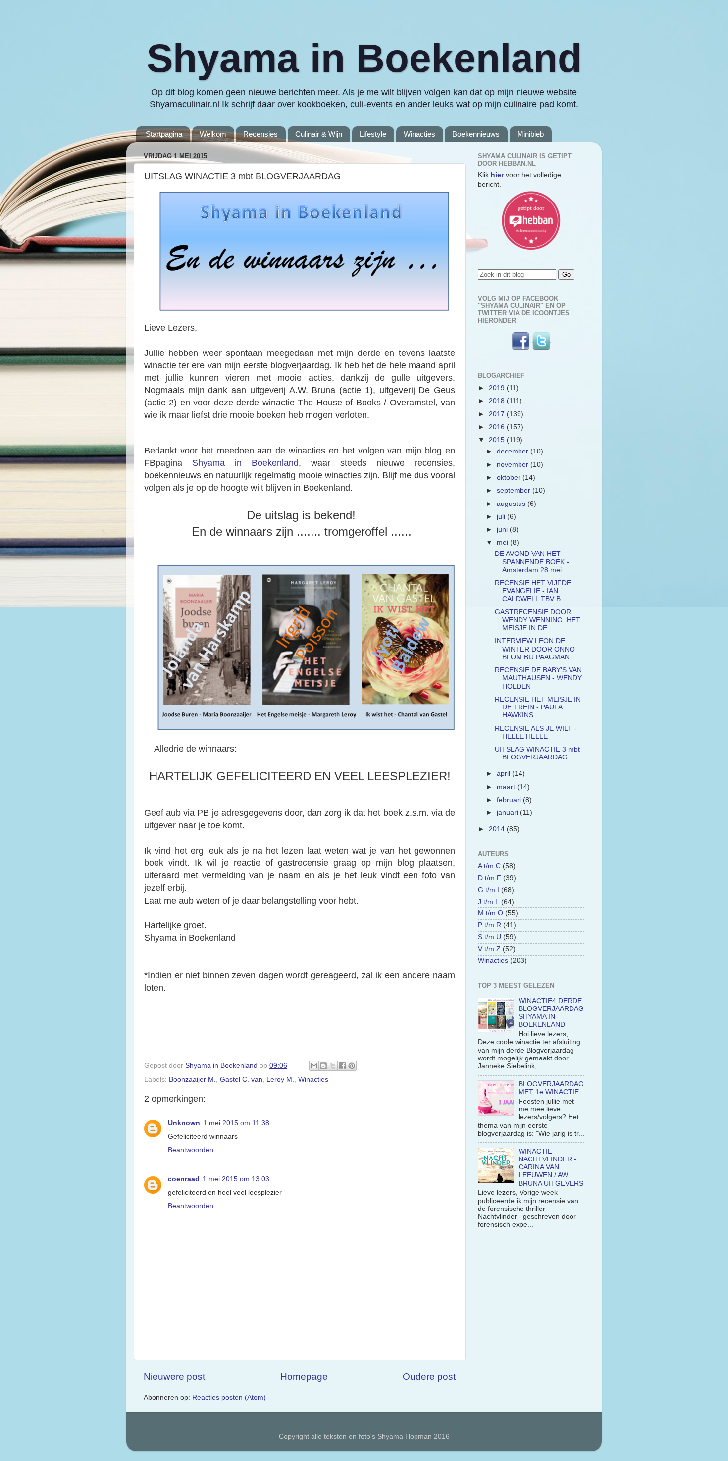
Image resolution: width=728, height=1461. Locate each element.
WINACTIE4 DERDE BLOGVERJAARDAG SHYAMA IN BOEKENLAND (551, 1013)
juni (503, 529)
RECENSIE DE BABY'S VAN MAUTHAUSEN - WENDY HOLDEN (538, 678)
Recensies (260, 134)
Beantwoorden (190, 1150)
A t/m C (489, 866)
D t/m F (489, 878)
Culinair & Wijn (318, 134)
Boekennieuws (476, 134)
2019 (498, 388)
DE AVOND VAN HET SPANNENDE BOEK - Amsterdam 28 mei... (532, 561)
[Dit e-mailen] (314, 1066)
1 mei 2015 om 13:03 (236, 1179)
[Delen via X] (333, 1066)
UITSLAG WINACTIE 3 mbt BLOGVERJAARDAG (537, 753)
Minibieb (530, 134)
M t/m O (490, 913)
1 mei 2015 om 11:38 (236, 1123)
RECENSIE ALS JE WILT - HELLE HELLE (535, 732)
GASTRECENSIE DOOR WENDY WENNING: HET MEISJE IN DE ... (537, 620)
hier (497, 175)
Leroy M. (280, 1079)
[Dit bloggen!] (323, 1066)
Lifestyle (373, 134)
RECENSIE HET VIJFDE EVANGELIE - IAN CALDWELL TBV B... (533, 591)
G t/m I (488, 890)
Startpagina (164, 134)
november (513, 464)
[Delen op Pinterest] (352, 1066)
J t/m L (488, 902)
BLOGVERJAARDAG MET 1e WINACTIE (551, 1088)
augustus (512, 503)
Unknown (184, 1123)
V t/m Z (489, 949)
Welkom (213, 134)
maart (507, 787)
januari (508, 812)
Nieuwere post (174, 1376)
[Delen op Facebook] (342, 1066)
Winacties (419, 134)
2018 (498, 400)
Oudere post (429, 1376)
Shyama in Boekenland (364, 58)
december (513, 451)
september (514, 490)
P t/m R (489, 925)
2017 (498, 414)
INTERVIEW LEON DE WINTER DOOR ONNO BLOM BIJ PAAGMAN (535, 648)
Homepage (304, 1376)
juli (502, 516)
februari (510, 800)
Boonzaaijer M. (192, 1079)
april (504, 773)
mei (503, 542)
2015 (498, 440)
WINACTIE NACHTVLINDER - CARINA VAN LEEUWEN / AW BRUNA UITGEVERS (551, 1167)
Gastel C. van (241, 1079)
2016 (498, 427)
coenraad (184, 1179)
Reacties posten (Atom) (229, 1397)
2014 (498, 829)
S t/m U (489, 937)
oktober (509, 477)
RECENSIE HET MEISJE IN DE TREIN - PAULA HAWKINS (538, 707)
